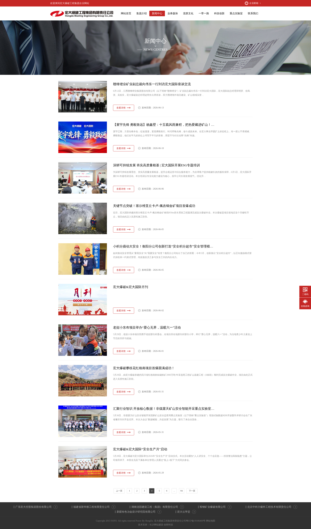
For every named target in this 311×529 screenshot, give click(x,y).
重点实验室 (236, 13)
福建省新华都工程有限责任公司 (91, 506)
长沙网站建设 (156, 524)
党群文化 (188, 13)
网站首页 (126, 13)
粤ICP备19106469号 (195, 521)
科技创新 (219, 13)
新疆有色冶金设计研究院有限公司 (136, 511)
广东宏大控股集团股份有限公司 (33, 506)
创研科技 (168, 524)
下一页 (192, 491)
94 (181, 491)
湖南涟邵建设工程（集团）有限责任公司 (154, 506)
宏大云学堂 (183, 511)
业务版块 (172, 13)
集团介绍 (141, 13)
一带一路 (204, 13)
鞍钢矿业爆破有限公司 (213, 506)
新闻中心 (157, 13)
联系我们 (253, 13)
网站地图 (210, 521)
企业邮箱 (253, 3)
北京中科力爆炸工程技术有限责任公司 (269, 506)
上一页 (119, 491)
